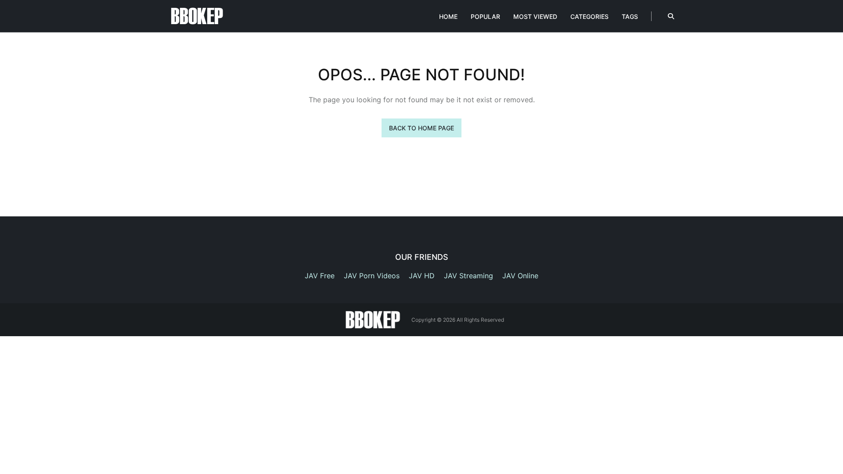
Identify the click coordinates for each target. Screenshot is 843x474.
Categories (589, 16)
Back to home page (421, 128)
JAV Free (320, 275)
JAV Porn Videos (372, 275)
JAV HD (422, 275)
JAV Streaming (468, 275)
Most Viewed (535, 16)
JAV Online (520, 275)
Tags (630, 16)
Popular (485, 16)
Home (448, 16)
